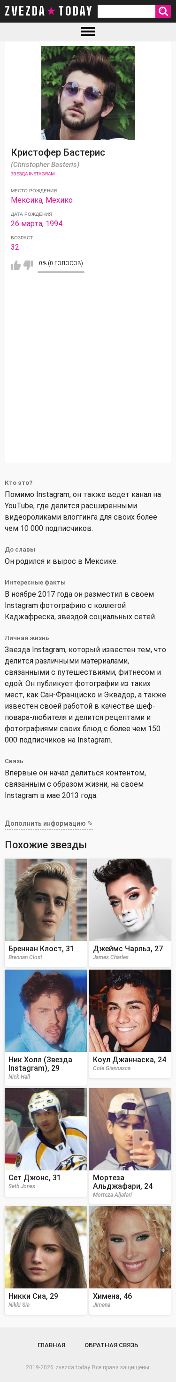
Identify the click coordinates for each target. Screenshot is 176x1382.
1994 (54, 223)
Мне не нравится (28, 265)
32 (15, 247)
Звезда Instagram (33, 173)
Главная (51, 1345)
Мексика (26, 200)
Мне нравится (16, 265)
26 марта (26, 223)
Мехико (59, 200)
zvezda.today (72, 1367)
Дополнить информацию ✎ (49, 823)
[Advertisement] (88, 374)
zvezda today (49, 11)
